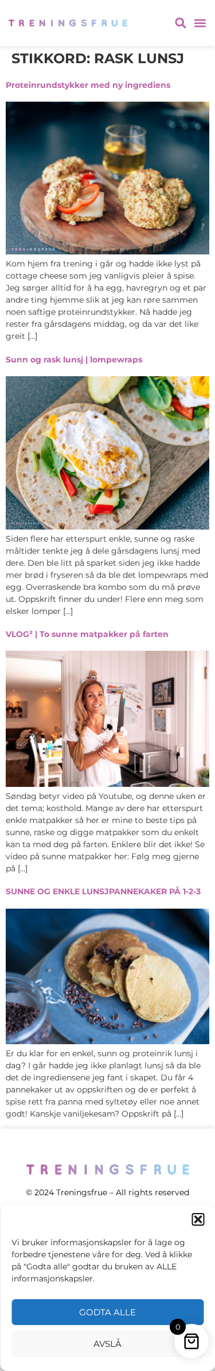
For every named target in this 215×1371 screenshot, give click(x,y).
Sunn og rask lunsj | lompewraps (74, 359)
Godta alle (107, 1312)
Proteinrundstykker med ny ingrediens (88, 85)
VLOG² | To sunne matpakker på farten (87, 634)
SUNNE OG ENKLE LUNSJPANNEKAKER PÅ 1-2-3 (103, 891)
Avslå (107, 1343)
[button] (198, 1219)
